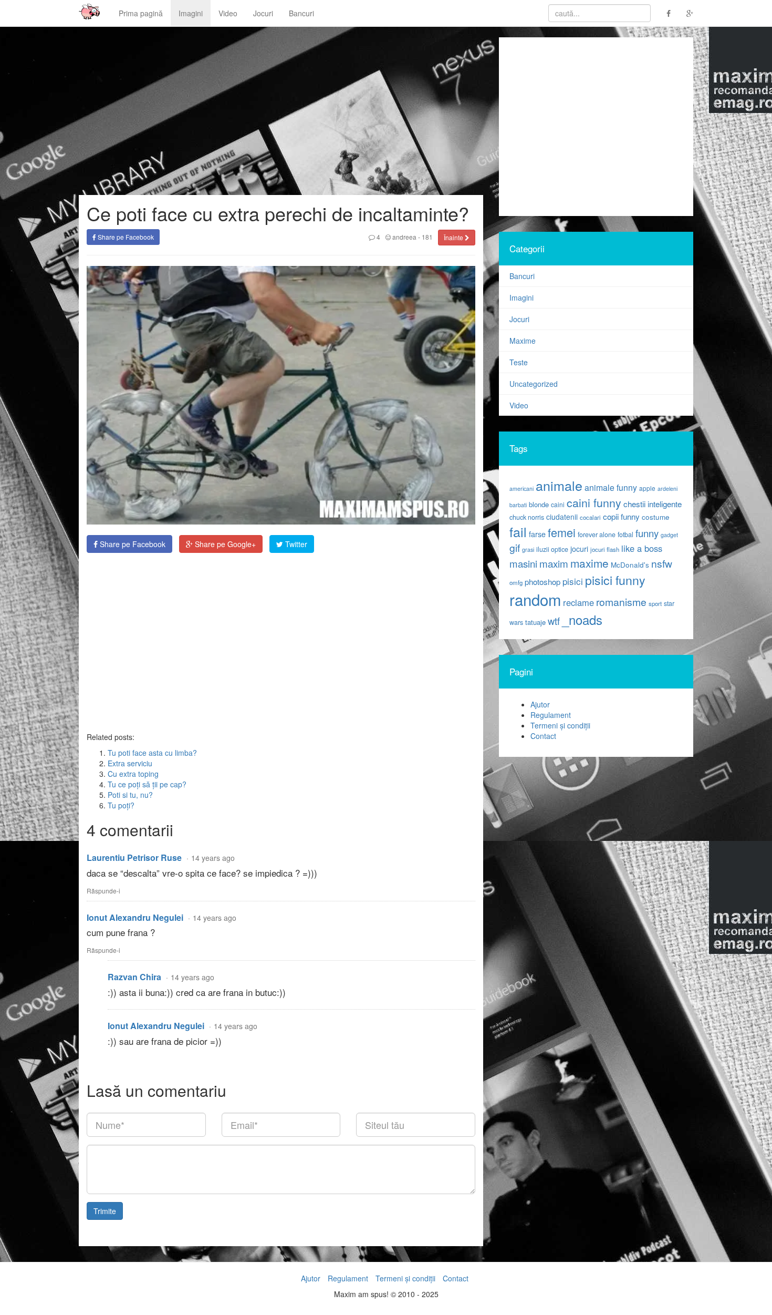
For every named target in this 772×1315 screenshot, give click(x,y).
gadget (669, 535)
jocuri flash (604, 549)
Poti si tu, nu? (130, 794)
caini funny (594, 502)
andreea (403, 236)
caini (558, 504)
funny (647, 533)
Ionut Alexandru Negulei (135, 917)
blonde (539, 504)
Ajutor (540, 704)
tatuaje (535, 622)
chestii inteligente (652, 503)
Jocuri (263, 13)
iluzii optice (552, 549)
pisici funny (615, 580)
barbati (518, 505)
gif (514, 547)
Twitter (295, 544)
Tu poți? (121, 805)
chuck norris (526, 517)
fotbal (625, 534)
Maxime (522, 340)
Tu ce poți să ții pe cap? (147, 784)
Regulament (550, 715)
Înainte (454, 237)
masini (523, 563)
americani (521, 488)
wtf (554, 621)
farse (537, 534)
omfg (516, 582)
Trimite (104, 1211)
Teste (518, 362)
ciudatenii (562, 516)
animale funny (611, 487)
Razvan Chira (134, 977)
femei (562, 532)
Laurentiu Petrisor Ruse (134, 857)
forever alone (596, 534)
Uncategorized (533, 383)
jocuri (579, 548)
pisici (572, 581)
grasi (528, 549)
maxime (589, 563)
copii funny (621, 516)
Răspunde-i (103, 890)
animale (559, 485)
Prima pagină (141, 13)
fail (518, 531)
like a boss (641, 548)
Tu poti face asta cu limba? (152, 752)
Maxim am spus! (85, 13)
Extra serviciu (130, 763)
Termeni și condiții (560, 725)
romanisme (621, 601)
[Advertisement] (281, 642)
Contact (543, 736)
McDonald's (630, 565)
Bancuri (301, 13)
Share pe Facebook (125, 236)
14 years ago (213, 857)
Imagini (191, 13)
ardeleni (667, 488)
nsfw (661, 563)
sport (655, 603)
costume (656, 517)
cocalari (590, 517)
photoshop (542, 581)
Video (227, 13)
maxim (553, 563)
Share (131, 544)
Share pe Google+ (224, 544)
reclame (578, 602)
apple (647, 488)
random (535, 599)
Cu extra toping (133, 773)
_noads (582, 619)
